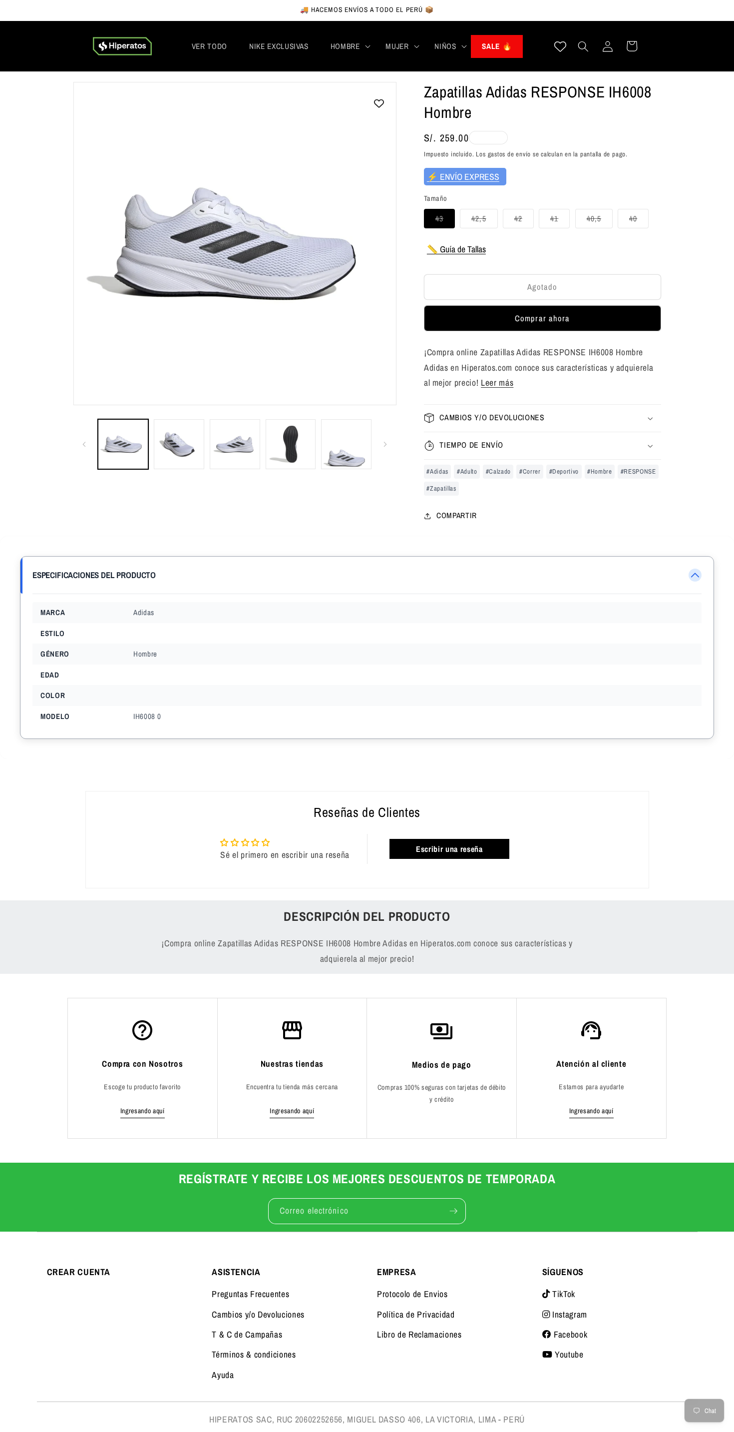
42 (524, 220)
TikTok (562, 1294)
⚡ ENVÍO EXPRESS (463, 176)
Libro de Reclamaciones (419, 1334)
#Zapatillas (441, 488)
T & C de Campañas (247, 1334)
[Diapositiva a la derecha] (385, 444)
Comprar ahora (542, 318)
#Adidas (437, 471)
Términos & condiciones (254, 1354)
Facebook (569, 1334)
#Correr (530, 471)
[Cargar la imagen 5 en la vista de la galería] (346, 444)
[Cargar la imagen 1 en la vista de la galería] (123, 444)
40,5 (600, 220)
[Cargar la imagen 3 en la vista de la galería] (235, 444)
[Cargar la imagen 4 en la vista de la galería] (291, 444)
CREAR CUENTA (79, 1272)
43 (445, 220)
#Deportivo (564, 471)
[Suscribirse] (453, 1211)
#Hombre (599, 471)
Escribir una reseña (449, 848)
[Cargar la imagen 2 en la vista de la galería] (179, 444)
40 (639, 220)
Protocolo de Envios (412, 1294)
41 (560, 220)
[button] (347, 46)
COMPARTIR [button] (456, 515)
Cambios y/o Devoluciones (258, 1314)
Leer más (497, 382)
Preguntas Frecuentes (250, 1294)
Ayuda (223, 1375)
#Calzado (498, 471)
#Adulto (467, 471)
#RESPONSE (638, 471)
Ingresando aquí (142, 1110)
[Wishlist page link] (560, 46)
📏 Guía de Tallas (456, 249)
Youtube (567, 1354)
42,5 (484, 220)
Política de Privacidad (416, 1314)
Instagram (568, 1314)
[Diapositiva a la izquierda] (84, 444)
